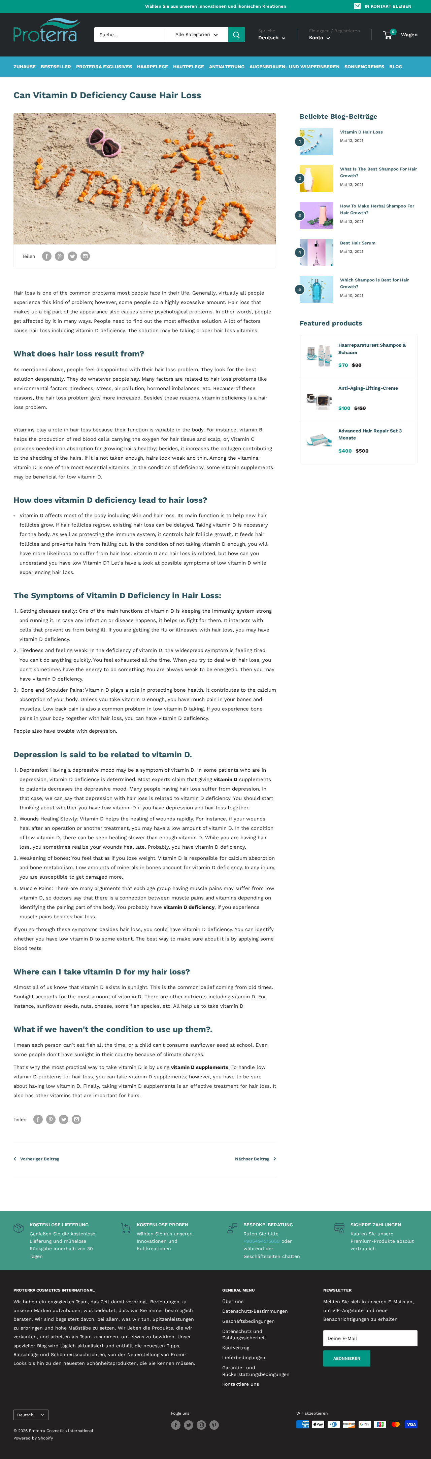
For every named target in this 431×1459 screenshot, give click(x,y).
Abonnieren (346, 1358)
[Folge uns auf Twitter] (188, 1425)
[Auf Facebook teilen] (47, 256)
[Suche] (236, 34)
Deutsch (25, 1415)
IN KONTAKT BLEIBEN (388, 6)
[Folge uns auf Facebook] (175, 1425)
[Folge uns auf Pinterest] (214, 1425)
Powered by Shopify (33, 1438)
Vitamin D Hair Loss (361, 132)
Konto (317, 38)
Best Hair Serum (357, 242)
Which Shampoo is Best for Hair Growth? (374, 283)
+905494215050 (261, 1241)
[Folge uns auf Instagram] (201, 1425)
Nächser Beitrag (252, 1158)
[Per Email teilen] (85, 256)
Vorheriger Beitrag (39, 1158)
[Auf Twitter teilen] (72, 256)
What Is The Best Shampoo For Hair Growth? (378, 172)
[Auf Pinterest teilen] (59, 256)
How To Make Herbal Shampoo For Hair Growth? (377, 209)
